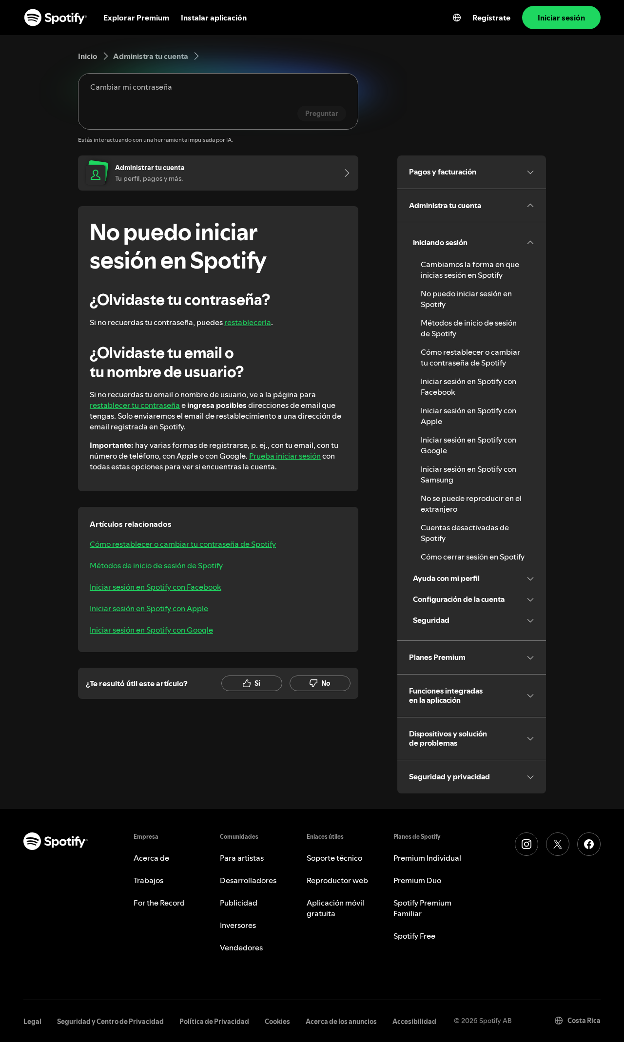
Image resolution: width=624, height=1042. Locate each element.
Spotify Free (414, 935)
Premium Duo (417, 880)
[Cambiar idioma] (457, 17)
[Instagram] (526, 844)
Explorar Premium (136, 17)
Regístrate (491, 17)
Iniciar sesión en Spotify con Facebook (155, 586)
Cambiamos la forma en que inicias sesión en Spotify (470, 269)
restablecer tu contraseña (135, 405)
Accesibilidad (414, 1021)
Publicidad (238, 902)
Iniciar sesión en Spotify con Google (151, 629)
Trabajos (148, 880)
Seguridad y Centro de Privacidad (110, 1021)
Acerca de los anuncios (341, 1021)
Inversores (238, 925)
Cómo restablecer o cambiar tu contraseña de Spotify (183, 544)
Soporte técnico (334, 857)
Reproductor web (337, 880)
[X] (557, 844)
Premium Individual (427, 857)
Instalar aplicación (214, 17)
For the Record (159, 902)
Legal (32, 1021)
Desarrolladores (248, 880)
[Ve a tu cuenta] (344, 173)
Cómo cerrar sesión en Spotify (473, 556)
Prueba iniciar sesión (285, 455)
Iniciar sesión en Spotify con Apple (149, 608)
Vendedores (241, 947)
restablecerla (247, 322)
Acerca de (151, 857)
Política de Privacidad (214, 1021)
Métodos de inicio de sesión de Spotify (156, 565)
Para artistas (242, 857)
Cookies (277, 1021)
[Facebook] (589, 844)
